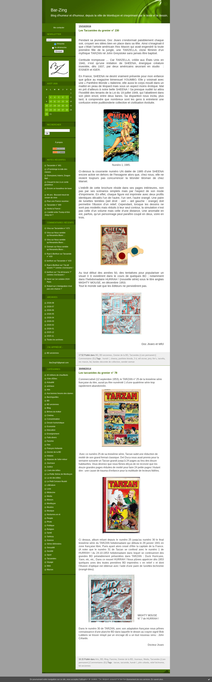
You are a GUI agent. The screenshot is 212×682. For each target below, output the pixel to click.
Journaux (51, 463)
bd (90, 362)
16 (47, 105)
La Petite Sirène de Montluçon (59, 474)
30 (47, 114)
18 (55, 105)
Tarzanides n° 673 (62, 228)
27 (63, 110)
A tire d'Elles (52, 379)
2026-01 (50, 329)
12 (59, 101)
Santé (49, 533)
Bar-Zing (59, 10)
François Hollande (54, 448)
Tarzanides (51, 558)
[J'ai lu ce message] (209, 679)
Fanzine (50, 441)
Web (49, 566)
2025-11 (50, 336)
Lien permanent (148, 355)
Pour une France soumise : (58, 201)
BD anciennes (53, 353)
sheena (114, 359)
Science (50, 540)
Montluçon (51, 503)
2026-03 (50, 321)
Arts (48, 390)
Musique (50, 511)
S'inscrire (60, 44)
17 (51, 105)
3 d (135, 359)
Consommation (53, 419)
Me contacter (58, 28)
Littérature (51, 485)
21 (67, 105)
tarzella (161, 359)
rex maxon (83, 362)
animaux (50, 386)
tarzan (116, 663)
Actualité (50, 382)
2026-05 (50, 314)
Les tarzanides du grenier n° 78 (98, 372)
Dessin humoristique (55, 423)
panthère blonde (125, 359)
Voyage (50, 562)
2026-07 (50, 307)
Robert (50, 286)
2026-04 (50, 318)
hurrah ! (106, 359)
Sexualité (51, 547)
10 (51, 101)
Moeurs (50, 500)
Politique (50, 525)
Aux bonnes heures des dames (60, 393)
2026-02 (50, 325)
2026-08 (50, 303)
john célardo (143, 663)
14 (67, 101)
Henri (49, 279)
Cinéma (50, 415)
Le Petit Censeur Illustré (57, 481)
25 (55, 110)
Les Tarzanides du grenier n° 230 (99, 30)
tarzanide (125, 663)
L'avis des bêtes (53, 470)
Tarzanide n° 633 (64, 261)
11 (55, 101)
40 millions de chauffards (57, 375)
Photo (49, 522)
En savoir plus (157, 679)
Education (51, 430)
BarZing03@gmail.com (59, 363)
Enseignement (53, 434)
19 (59, 105)
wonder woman (128, 362)
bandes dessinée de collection (106, 362)
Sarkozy (50, 536)
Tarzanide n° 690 (54, 205)
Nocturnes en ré (53, 514)
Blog (49, 408)
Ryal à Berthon (53, 254)
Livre (49, 489)
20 (63, 105)
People (50, 518)
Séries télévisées (54, 544)
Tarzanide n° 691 (54, 165)
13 (63, 101)
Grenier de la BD (54, 452)
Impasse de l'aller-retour (57, 459)
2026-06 (50, 310)
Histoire (50, 456)
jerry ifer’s (152, 359)
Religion (50, 529)
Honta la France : (54, 209)
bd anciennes (85, 666)
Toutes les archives (55, 340)
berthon (50, 261)
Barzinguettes (53, 397)
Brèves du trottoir (54, 412)
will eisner (142, 359)
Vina (49, 228)
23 (47, 110)
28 (67, 110)
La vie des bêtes (54, 478)
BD (48, 401)
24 (51, 110)
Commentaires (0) (87, 359)
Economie (51, 426)
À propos (59, 142)
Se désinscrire (60, 47)
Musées (50, 507)
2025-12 (50, 332)
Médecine (51, 492)
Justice (50, 467)
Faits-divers (52, 437)
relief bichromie (157, 663)
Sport (49, 555)
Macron (50, 570)
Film (48, 445)
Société (50, 551)
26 (59, 110)
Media (49, 496)
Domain (50, 247)
